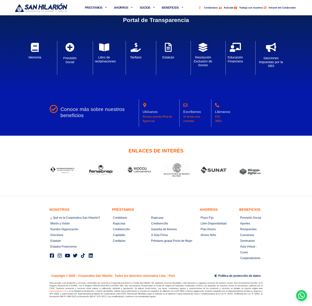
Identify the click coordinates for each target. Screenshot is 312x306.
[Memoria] (34, 47)
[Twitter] (75, 255)
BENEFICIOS (170, 7)
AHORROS (121, 7)
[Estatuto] (168, 47)
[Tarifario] (135, 47)
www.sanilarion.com (58, 291)
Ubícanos (150, 112)
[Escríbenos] (185, 105)
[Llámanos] (217, 105)
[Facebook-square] (51, 255)
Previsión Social (70, 60)
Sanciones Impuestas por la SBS (271, 61)
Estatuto (168, 57)
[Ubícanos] (145, 105)
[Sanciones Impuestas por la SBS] (271, 47)
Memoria (35, 57)
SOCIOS (145, 7)
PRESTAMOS (94, 7)
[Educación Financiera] (235, 47)
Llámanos (222, 112)
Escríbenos (192, 112)
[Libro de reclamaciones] (104, 47)
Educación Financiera (235, 59)
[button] (301, 295)
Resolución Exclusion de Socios (203, 61)
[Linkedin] (90, 255)
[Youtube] (67, 255)
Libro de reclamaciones (105, 59)
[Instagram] (59, 255)
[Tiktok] (83, 255)
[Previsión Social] (69, 47)
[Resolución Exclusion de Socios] (202, 47)
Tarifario (136, 57)
